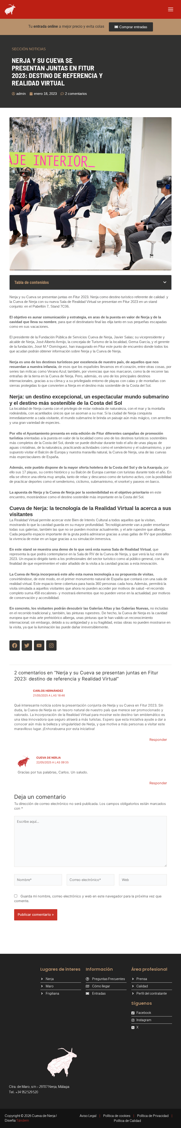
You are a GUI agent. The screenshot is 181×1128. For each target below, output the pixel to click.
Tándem (22, 1120)
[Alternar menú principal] (170, 9)
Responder (158, 740)
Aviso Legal (88, 1116)
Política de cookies (116, 1116)
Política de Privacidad (153, 1116)
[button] (165, 282)
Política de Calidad (127, 1121)
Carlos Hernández (48, 690)
